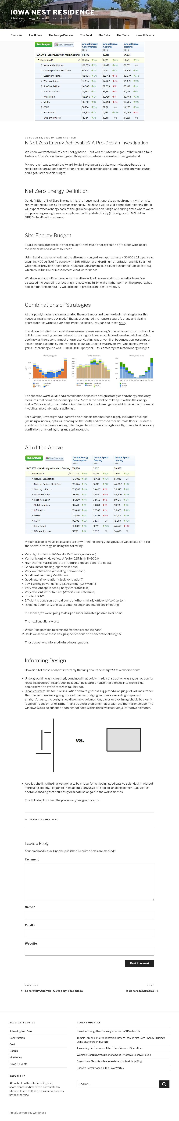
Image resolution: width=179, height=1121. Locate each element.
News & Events (145, 35)
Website (31, 943)
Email (30, 925)
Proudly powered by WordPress (27, 1112)
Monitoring (15, 1057)
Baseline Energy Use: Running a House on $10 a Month (108, 1031)
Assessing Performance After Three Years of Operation (109, 1048)
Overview (16, 35)
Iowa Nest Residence (52, 12)
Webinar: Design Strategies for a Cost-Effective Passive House (114, 1054)
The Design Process (61, 35)
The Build (86, 35)
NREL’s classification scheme (44, 217)
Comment (32, 859)
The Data (104, 35)
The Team (123, 35)
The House (35, 35)
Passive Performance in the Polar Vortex (100, 1067)
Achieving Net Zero (44, 819)
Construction (17, 1037)
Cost (12, 1044)
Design (13, 1050)
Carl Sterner (66, 138)
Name (30, 907)
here (122, 323)
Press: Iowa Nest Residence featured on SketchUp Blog (109, 1061)
